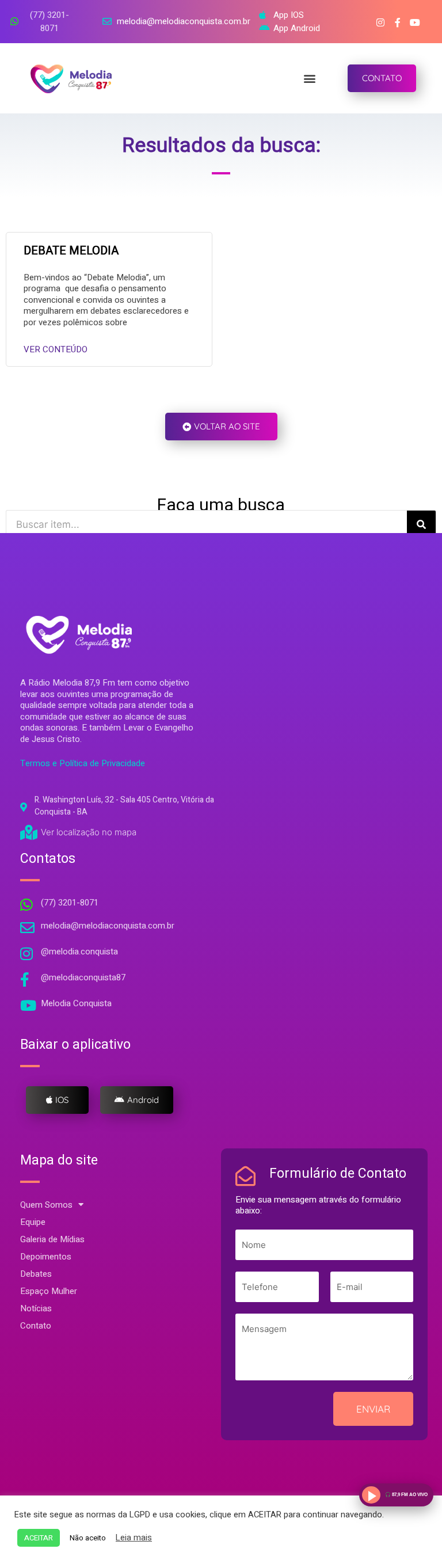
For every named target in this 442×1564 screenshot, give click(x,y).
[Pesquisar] (421, 524)
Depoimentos (45, 1256)
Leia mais (134, 1538)
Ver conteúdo (55, 349)
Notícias (36, 1308)
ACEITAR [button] (38, 1537)
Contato (35, 1325)
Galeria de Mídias (52, 1239)
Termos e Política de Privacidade (82, 763)
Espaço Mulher (48, 1291)
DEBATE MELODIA (71, 250)
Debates (36, 1274)
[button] (309, 78)
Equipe (32, 1222)
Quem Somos (46, 1204)
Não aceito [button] (88, 1537)
